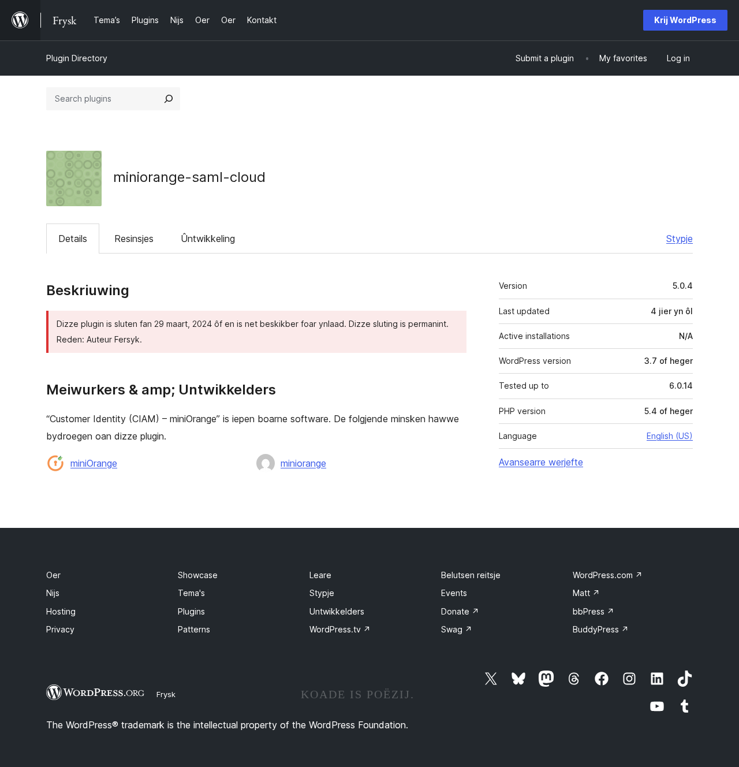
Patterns (194, 629)
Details (72, 238)
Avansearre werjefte (541, 462)
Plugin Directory (76, 58)
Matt (586, 593)
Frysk (166, 694)
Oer (53, 575)
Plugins (191, 611)
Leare (320, 575)
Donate (460, 611)
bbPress (593, 611)
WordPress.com (608, 575)
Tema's (191, 593)
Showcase (198, 575)
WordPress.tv (340, 629)
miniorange (303, 463)
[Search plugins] (168, 98)
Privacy (60, 629)
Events (454, 593)
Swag (456, 629)
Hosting (61, 611)
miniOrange (93, 463)
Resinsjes (134, 238)
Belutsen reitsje (471, 575)
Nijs (52, 593)
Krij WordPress (685, 20)
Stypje (679, 238)
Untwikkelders (336, 611)
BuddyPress (601, 629)
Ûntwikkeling (208, 238)
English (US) (670, 436)
